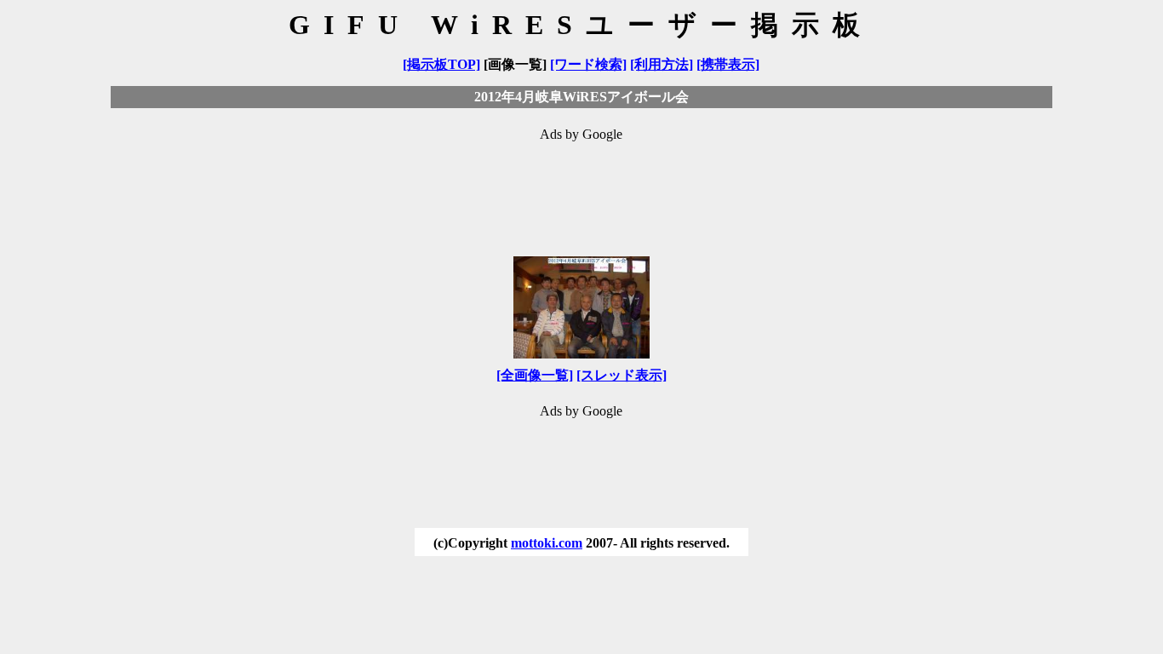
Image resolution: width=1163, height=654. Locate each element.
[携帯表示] (727, 64)
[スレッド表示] (621, 375)
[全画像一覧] (534, 375)
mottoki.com (546, 543)
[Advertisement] (581, 190)
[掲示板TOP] (441, 64)
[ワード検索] (588, 64)
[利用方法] (661, 64)
